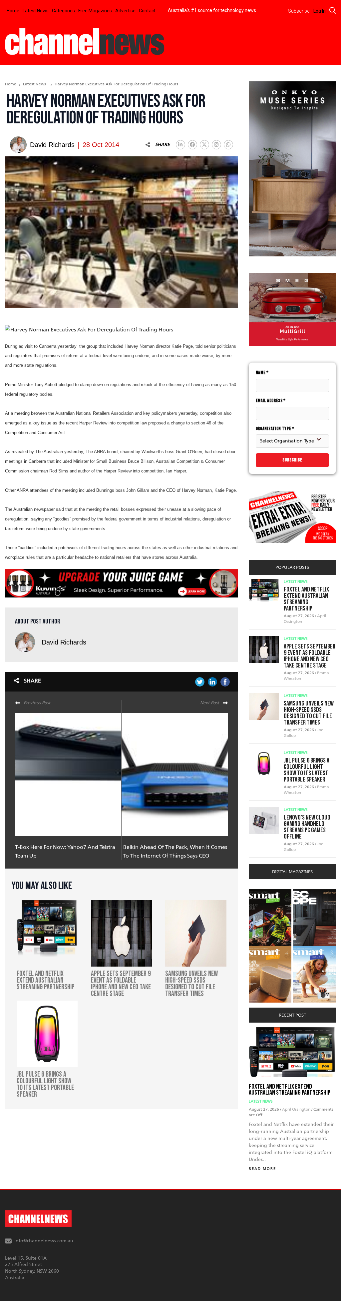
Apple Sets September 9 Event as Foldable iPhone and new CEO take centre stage (309, 656)
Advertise (125, 10)
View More (262, 893)
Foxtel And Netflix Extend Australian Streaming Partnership (306, 598)
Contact (147, 10)
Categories (63, 10)
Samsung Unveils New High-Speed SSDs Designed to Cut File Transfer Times (309, 713)
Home (13, 10)
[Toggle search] (332, 10)
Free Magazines (95, 10)
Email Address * (271, 400)
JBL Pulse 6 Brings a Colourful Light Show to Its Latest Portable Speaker (306, 770)
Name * (262, 372)
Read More (262, 1169)
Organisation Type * (275, 428)
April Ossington (296, 1109)
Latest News (36, 10)
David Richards (64, 642)
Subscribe (292, 460)
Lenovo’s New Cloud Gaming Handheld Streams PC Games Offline (307, 827)
